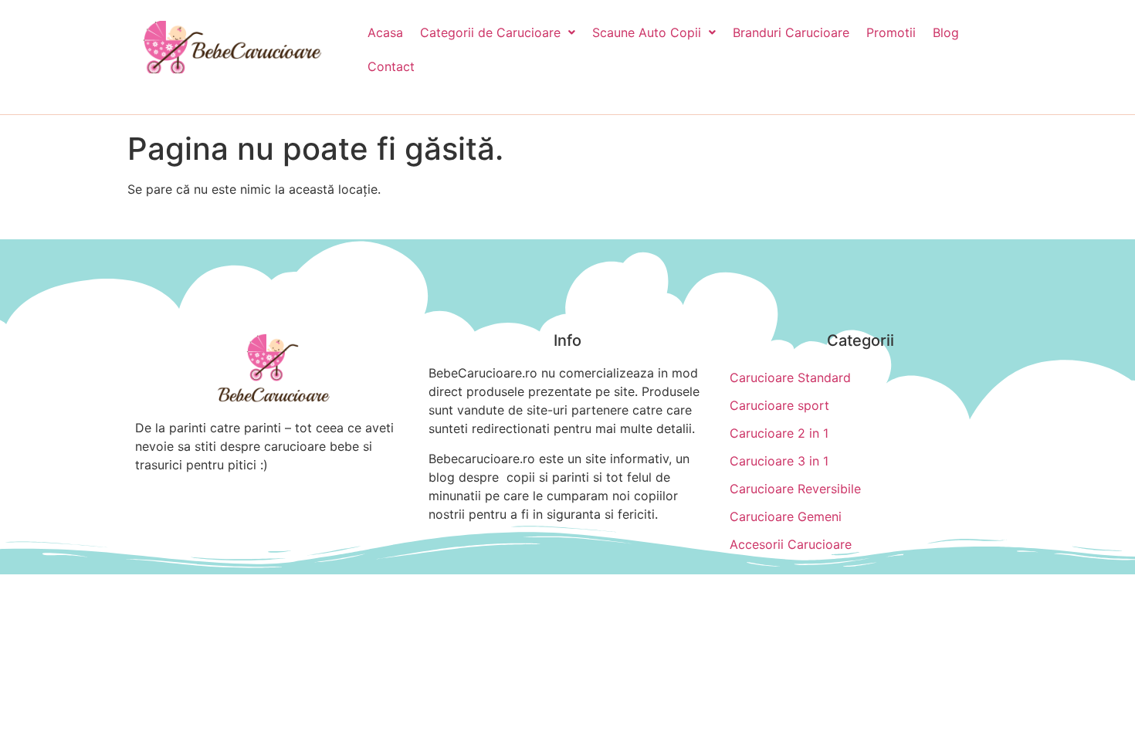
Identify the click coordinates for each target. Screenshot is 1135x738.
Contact (391, 66)
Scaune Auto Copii (646, 32)
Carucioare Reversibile (795, 488)
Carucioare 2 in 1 (779, 433)
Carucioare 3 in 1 (779, 461)
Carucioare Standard (790, 377)
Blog (946, 32)
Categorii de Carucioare (490, 32)
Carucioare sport (779, 405)
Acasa (385, 32)
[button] (498, 32)
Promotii (891, 32)
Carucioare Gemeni (786, 516)
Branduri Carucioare (791, 32)
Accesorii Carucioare (791, 544)
